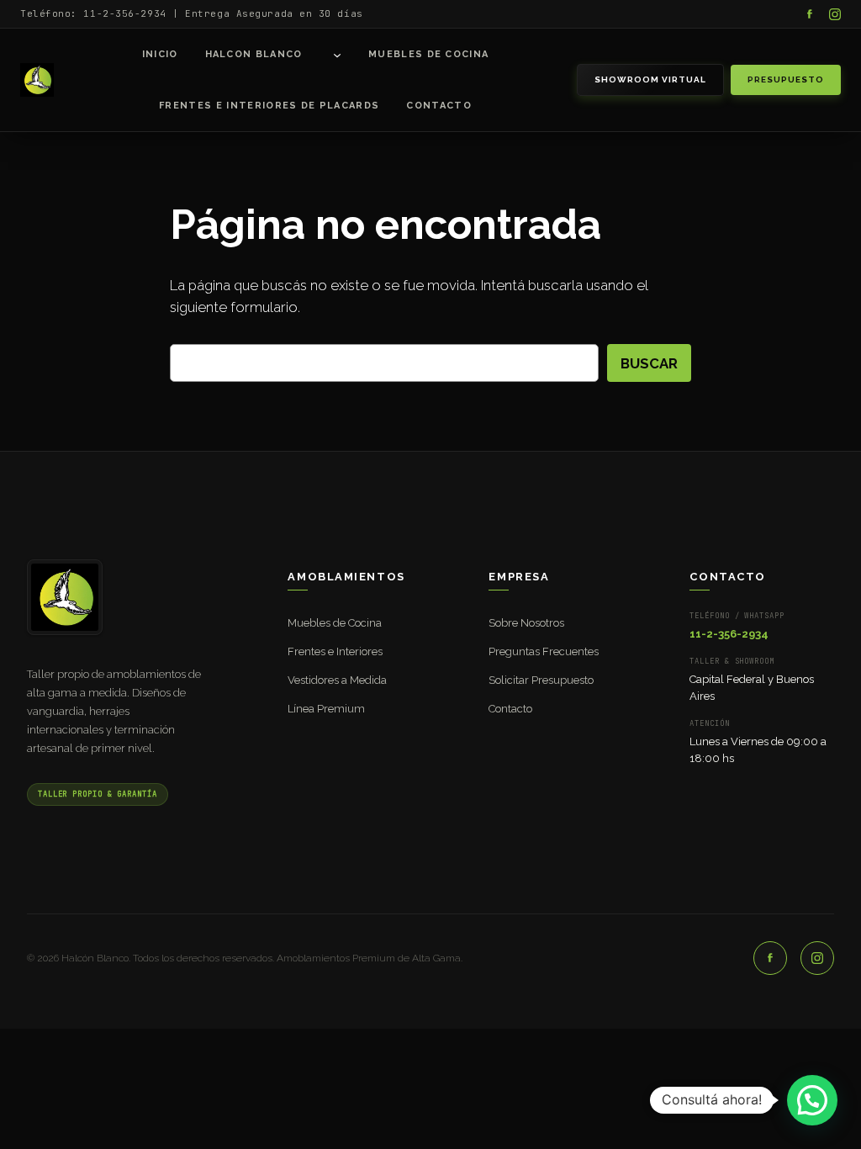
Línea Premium (326, 708)
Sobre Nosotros (526, 623)
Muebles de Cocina (335, 623)
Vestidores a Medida (337, 680)
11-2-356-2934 (729, 633)
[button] (812, 1100)
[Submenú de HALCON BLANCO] (337, 54)
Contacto (510, 708)
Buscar (649, 363)
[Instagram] (835, 14)
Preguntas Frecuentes (544, 651)
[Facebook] (810, 14)
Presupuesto (785, 79)
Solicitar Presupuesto (541, 680)
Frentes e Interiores (335, 651)
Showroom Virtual (650, 79)
